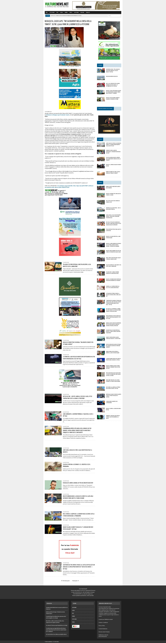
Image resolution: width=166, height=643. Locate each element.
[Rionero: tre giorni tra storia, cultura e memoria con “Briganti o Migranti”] (101, 174)
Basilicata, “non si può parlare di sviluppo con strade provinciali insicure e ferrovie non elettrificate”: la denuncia (113, 92)
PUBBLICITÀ (88, 12)
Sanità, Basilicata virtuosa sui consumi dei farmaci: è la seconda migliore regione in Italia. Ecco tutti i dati (113, 144)
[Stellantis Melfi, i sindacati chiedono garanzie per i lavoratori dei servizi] (101, 275)
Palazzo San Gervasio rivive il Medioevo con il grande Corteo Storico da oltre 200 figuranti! (113, 159)
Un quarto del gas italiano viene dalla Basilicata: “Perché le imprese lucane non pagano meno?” (113, 331)
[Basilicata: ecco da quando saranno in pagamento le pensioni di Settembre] (101, 100)
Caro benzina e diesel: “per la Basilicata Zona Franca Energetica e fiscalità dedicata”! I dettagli (113, 70)
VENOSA (71, 12)
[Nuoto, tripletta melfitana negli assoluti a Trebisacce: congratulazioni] (101, 260)
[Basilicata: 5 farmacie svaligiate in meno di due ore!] (101, 167)
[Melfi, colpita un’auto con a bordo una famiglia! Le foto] (101, 203)
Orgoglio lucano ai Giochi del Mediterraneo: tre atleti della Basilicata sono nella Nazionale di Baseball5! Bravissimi (113, 324)
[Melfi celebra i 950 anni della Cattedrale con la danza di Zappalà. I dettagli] (101, 390)
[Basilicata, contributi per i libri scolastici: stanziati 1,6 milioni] (101, 196)
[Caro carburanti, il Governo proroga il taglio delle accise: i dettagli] (53, 420)
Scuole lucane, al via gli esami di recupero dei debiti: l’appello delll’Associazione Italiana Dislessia (113, 216)
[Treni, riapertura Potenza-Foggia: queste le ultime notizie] (101, 232)
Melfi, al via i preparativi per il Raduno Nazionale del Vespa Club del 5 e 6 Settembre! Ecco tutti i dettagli (113, 85)
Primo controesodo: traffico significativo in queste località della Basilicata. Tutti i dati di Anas (113, 317)
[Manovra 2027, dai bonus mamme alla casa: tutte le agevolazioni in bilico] (101, 289)
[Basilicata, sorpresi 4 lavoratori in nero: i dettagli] (101, 411)
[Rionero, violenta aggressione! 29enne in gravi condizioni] (101, 189)
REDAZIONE (82, 12)
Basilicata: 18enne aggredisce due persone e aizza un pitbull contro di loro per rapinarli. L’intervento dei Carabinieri (113, 245)
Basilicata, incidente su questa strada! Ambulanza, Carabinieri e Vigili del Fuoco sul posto (113, 367)
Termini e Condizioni (103, 622)
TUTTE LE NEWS (52, 12)
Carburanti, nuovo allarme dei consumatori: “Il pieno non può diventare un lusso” (113, 152)
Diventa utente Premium (104, 631)
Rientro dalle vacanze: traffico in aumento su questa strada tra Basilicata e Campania (113, 396)
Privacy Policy (102, 625)
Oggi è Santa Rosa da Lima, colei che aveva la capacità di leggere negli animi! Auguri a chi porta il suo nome (113, 374)
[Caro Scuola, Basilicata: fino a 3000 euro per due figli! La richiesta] (53, 456)
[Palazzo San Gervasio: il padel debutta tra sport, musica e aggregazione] (101, 267)
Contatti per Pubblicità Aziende (106, 619)
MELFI (57, 12)
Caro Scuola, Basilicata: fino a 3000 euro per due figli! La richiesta (56, 634)
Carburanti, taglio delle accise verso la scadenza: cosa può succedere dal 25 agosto (113, 417)
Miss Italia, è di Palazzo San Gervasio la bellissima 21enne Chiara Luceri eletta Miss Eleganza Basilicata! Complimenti (113, 223)
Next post (74, 580)
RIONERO (66, 12)
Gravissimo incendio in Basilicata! (112, 76)
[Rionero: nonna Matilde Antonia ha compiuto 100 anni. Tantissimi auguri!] (101, 354)
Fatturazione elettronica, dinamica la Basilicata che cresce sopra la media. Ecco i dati (113, 295)
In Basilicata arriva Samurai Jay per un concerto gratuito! (78, 483)
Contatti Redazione (103, 628)
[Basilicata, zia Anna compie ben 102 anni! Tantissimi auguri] (101, 239)
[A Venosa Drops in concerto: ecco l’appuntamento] (101, 404)
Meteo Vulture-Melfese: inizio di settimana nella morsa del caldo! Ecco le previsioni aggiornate (113, 346)
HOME (46, 12)
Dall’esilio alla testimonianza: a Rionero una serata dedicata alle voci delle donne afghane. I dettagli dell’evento (113, 310)
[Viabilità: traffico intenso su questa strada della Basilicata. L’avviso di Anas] (101, 340)
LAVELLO (61, 12)
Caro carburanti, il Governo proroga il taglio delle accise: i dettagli (56, 625)
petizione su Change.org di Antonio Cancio (57, 115)
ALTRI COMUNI (76, 12)
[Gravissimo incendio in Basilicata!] (101, 79)
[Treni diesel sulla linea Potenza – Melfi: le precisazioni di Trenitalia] (101, 210)
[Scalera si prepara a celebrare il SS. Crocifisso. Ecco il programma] (53, 470)
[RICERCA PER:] (114, 15)
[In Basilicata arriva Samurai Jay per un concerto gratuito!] (53, 489)
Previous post (66, 580)
